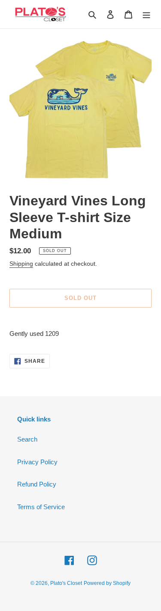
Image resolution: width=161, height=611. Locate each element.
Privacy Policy (37, 462)
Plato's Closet (66, 583)
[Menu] (146, 14)
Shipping (21, 263)
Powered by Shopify (107, 583)
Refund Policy (36, 484)
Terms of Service (41, 506)
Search (27, 439)
